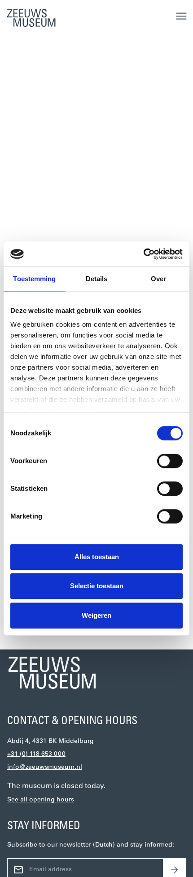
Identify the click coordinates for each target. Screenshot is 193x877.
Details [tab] (97, 278)
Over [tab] (158, 278)
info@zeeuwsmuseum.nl (44, 767)
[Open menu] (181, 16)
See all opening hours (40, 800)
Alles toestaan (97, 557)
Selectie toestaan (96, 586)
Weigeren (96, 615)
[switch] (170, 461)
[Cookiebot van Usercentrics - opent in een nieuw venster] (143, 254)
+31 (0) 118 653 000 (36, 754)
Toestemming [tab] (34, 278)
